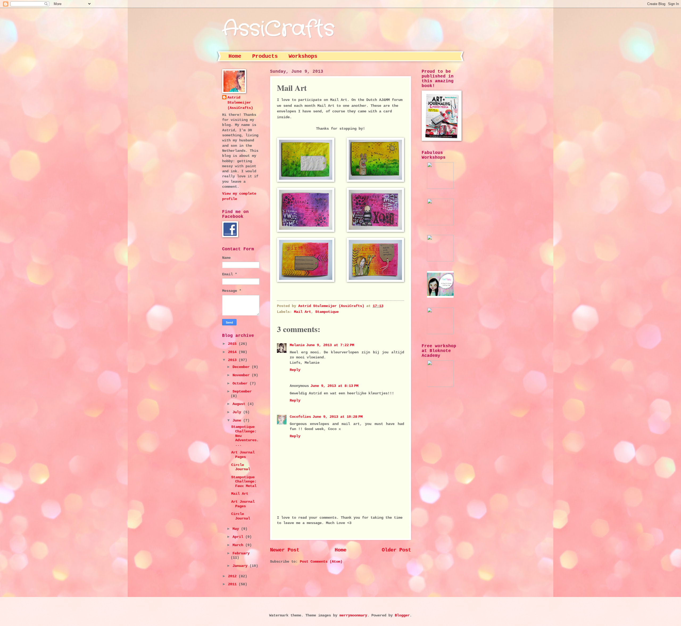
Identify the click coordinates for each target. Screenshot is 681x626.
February (241, 553)
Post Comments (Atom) (321, 562)
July (237, 412)
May (236, 529)
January (241, 566)
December (242, 367)
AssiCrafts (278, 29)
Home (235, 56)
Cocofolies (300, 417)
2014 (233, 352)
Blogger (402, 615)
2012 (233, 576)
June (237, 421)
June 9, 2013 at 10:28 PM (338, 417)
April (238, 537)
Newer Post (284, 550)
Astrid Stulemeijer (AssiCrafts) (240, 103)
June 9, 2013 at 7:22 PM (330, 345)
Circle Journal (240, 467)
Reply (295, 370)
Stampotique (327, 312)
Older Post (396, 550)
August (239, 404)
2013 (233, 360)
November (242, 375)
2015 (233, 344)
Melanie (297, 345)
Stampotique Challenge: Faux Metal (243, 481)
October (241, 384)
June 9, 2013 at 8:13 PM (334, 386)
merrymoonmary (353, 615)
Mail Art (302, 312)
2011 (233, 584)
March (238, 545)
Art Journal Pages (243, 455)
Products (265, 56)
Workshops (303, 56)
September (242, 392)
